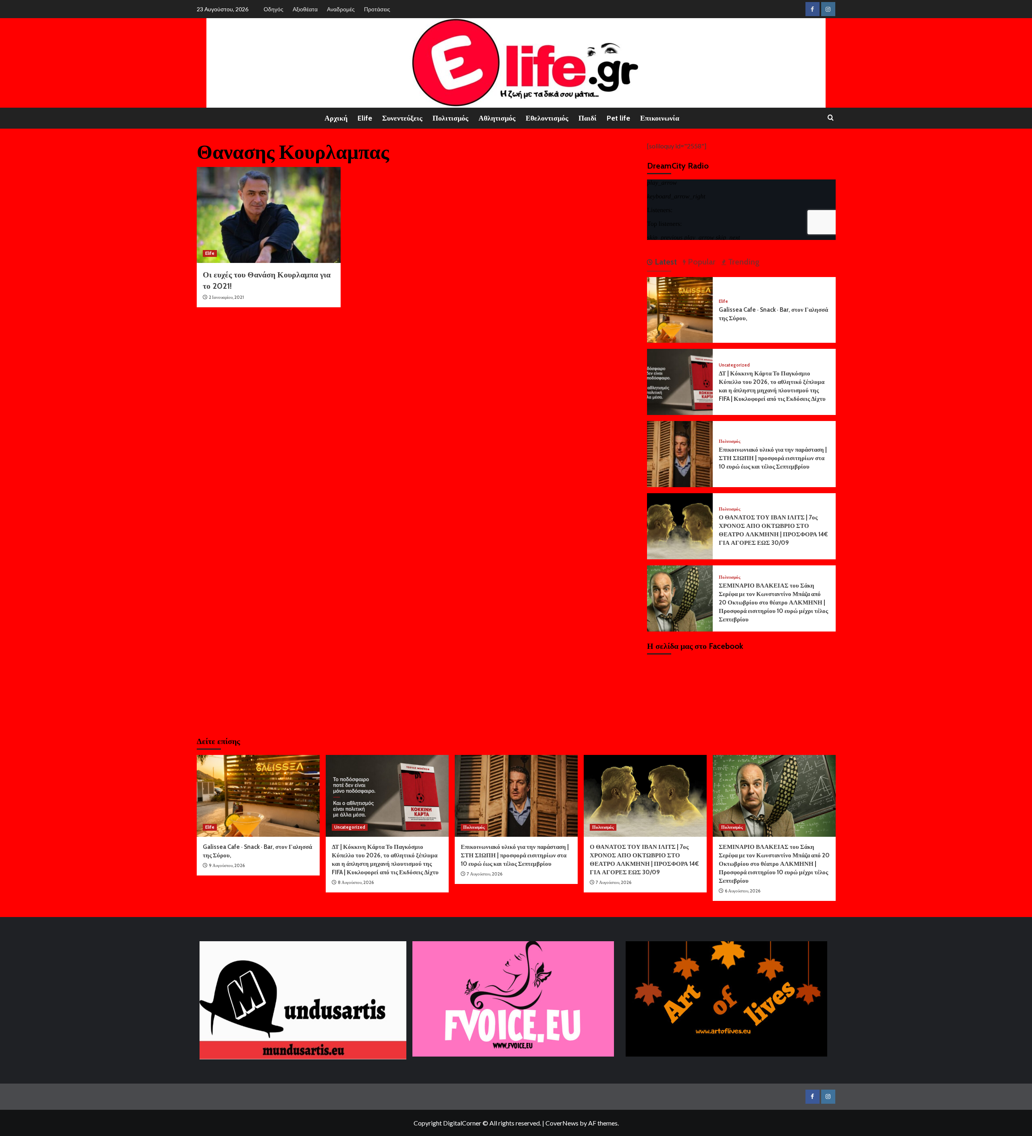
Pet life (618, 118)
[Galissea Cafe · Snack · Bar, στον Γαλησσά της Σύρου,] (680, 309)
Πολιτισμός (450, 118)
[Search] (831, 118)
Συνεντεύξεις (402, 118)
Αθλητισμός (497, 118)
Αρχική (336, 118)
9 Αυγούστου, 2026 (227, 865)
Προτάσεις (377, 9)
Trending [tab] (742, 262)
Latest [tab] (665, 262)
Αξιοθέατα (305, 9)
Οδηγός (273, 9)
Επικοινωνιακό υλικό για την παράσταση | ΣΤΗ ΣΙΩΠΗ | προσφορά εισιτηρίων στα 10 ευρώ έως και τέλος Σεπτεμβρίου (773, 458)
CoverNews (561, 1123)
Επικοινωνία (659, 118)
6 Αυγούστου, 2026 (742, 891)
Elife (365, 118)
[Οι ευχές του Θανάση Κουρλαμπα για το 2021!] (269, 215)
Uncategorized (734, 365)
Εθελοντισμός (547, 118)
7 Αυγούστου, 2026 (484, 874)
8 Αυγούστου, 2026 (356, 882)
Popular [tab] (701, 262)
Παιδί (587, 118)
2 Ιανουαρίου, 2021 (226, 297)
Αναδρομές (341, 9)
